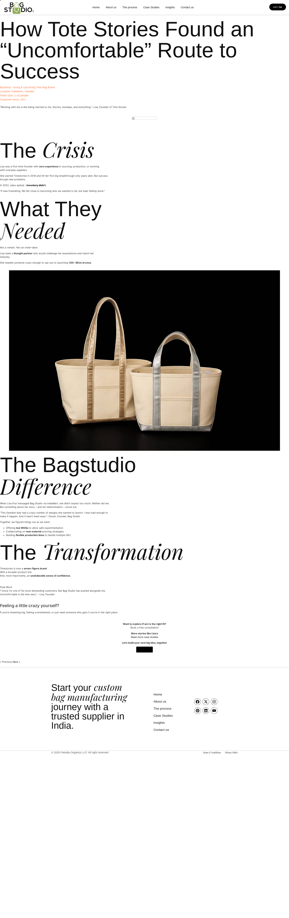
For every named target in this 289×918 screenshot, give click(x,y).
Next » (16, 661)
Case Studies (151, 7)
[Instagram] (214, 701)
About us (111, 7)
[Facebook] (197, 701)
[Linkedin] (205, 710)
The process (129, 7)
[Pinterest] (197, 710)
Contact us (187, 7)
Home (96, 7)
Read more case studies (144, 637)
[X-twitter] (205, 701)
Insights (170, 7)
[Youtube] (214, 710)
